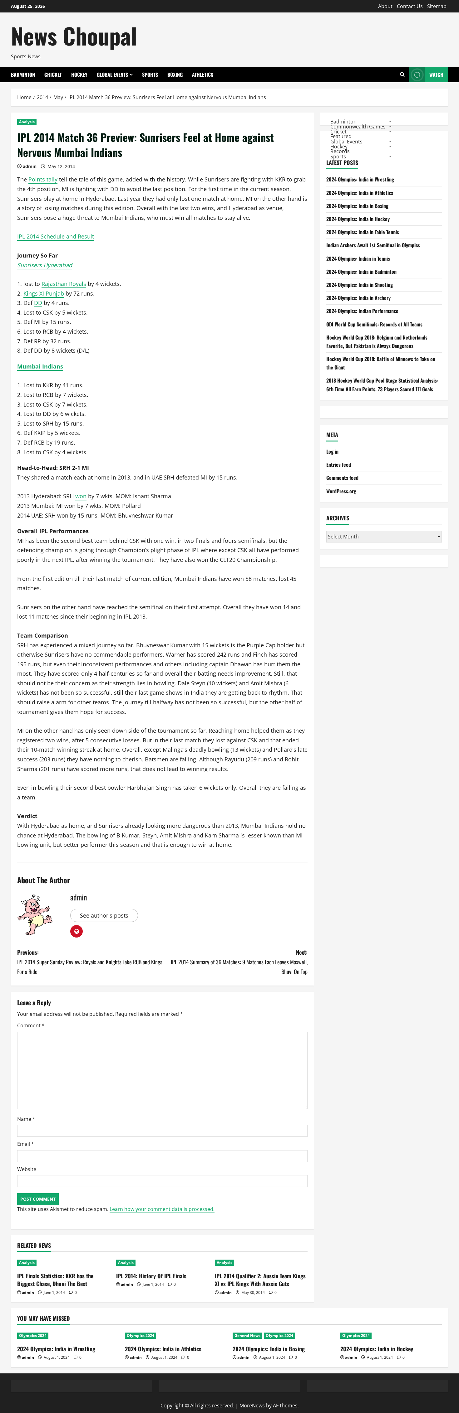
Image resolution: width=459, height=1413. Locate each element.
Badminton (23, 74)
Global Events (112, 74)
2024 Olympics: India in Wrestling (360, 179)
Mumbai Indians (40, 366)
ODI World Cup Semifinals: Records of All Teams (374, 324)
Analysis (27, 121)
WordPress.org (341, 491)
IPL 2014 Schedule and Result (55, 236)
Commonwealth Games (358, 126)
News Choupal (74, 35)
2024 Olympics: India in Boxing (357, 206)
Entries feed (338, 464)
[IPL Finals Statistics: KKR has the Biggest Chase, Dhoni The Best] (63, 1262)
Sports (150, 74)
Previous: (89, 961)
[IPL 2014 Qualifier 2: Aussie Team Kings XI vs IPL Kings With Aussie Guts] (261, 1262)
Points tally (42, 179)
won (80, 496)
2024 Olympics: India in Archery (358, 297)
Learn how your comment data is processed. (162, 1209)
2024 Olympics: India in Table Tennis (362, 232)
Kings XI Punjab (43, 293)
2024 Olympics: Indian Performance (362, 311)
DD (38, 302)
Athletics (202, 74)
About (385, 6)
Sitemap (437, 6)
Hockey (79, 74)
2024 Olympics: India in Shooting (359, 284)
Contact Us (410, 6)
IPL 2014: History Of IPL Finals (151, 1276)
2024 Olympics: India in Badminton (361, 271)
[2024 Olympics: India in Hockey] (391, 1335)
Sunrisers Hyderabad (44, 265)
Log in (332, 451)
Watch (436, 74)
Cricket (53, 74)
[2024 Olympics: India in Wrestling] (68, 1335)
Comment (31, 1025)
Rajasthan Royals (64, 283)
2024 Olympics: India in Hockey (358, 219)
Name (26, 1119)
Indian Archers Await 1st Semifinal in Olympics (373, 245)
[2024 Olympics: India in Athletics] (175, 1335)
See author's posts (104, 915)
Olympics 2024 (33, 1335)
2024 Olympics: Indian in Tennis (358, 258)
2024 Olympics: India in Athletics (359, 192)
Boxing (175, 74)
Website (26, 1169)
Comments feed (342, 478)
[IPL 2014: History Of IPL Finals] (162, 1262)
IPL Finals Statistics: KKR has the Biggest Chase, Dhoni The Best (55, 1280)
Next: (239, 961)
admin (30, 166)
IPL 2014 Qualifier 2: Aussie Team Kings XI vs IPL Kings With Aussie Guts (260, 1280)
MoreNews (252, 1405)
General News (247, 1335)
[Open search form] (402, 74)
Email (25, 1144)
